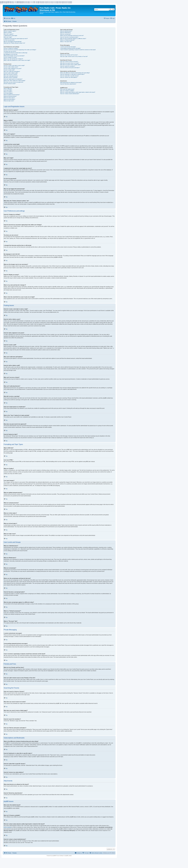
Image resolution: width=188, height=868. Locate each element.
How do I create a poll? (9, 70)
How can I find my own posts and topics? (70, 67)
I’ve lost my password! (9, 40)
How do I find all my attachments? (68, 84)
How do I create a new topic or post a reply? (14, 65)
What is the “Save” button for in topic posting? (14, 80)
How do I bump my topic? (10, 83)
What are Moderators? (65, 32)
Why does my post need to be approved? (13, 82)
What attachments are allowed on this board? (71, 82)
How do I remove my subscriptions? (68, 77)
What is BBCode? (8, 88)
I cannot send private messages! (68, 46)
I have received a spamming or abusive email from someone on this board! (78, 49)
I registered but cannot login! (10, 35)
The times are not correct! (10, 51)
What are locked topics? (9, 99)
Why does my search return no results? (69, 63)
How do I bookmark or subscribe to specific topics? (72, 74)
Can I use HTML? (8, 90)
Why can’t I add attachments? (11, 76)
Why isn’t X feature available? (67, 90)
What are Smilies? (8, 91)
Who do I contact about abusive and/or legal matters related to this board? (77, 92)
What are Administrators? (66, 31)
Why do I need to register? (10, 31)
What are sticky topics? (9, 97)
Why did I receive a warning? (10, 77)
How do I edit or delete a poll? (11, 73)
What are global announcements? (12, 94)
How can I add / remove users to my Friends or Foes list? (74, 56)
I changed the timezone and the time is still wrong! (15, 52)
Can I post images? (8, 93)
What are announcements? (10, 96)
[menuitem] (13, 18)
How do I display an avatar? (10, 57)
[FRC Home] (21, 9)
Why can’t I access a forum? (10, 74)
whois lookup (7, 827)
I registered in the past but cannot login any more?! (16, 38)
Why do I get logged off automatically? (13, 41)
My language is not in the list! (10, 54)
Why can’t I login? (8, 37)
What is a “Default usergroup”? (67, 40)
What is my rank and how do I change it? (13, 58)
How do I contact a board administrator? (69, 93)
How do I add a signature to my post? (12, 68)
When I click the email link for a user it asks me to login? (17, 60)
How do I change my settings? (11, 48)
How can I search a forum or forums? (69, 61)
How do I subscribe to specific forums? (69, 75)
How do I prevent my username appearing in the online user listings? (20, 49)
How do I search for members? (67, 66)
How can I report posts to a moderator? (13, 79)
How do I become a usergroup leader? (69, 37)
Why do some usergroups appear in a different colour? (73, 38)
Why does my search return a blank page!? (70, 64)
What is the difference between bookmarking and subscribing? (75, 72)
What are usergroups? (65, 34)
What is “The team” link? (66, 41)
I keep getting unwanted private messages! (70, 48)
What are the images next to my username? (14, 55)
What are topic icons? (9, 100)
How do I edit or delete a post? (11, 67)
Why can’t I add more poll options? (12, 71)
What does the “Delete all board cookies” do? (14, 43)
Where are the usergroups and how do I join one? (72, 35)
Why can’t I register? (9, 34)
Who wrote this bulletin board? (67, 89)
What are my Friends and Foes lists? (69, 54)
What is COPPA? (8, 32)
